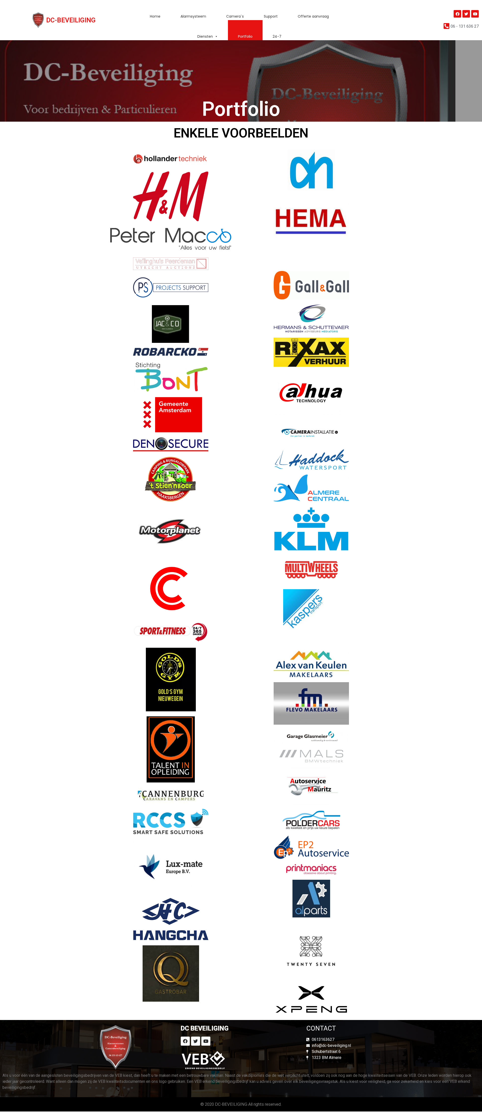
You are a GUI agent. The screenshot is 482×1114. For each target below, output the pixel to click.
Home (155, 16)
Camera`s (235, 16)
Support (271, 16)
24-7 (277, 36)
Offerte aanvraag (313, 16)
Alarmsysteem (193, 16)
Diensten (205, 36)
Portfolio (245, 36)
